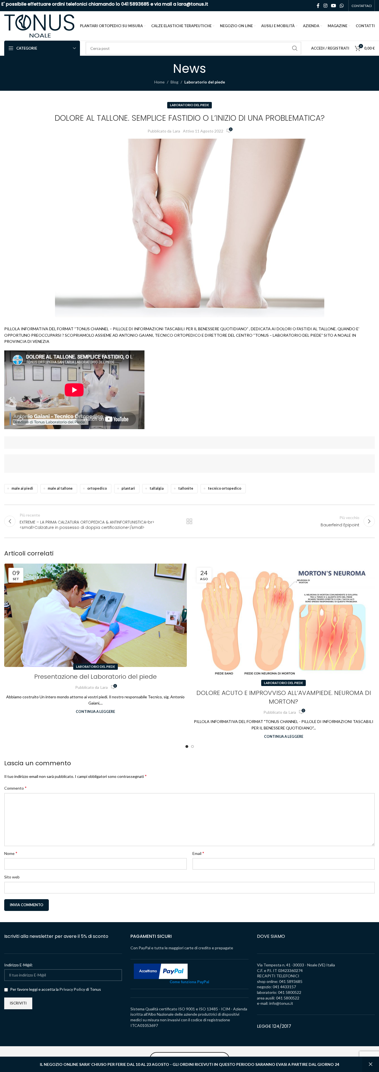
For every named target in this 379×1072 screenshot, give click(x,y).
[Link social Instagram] (325, 5)
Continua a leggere (95, 712)
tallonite (185, 488)
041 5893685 (135, 4)
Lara (176, 131)
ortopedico (97, 488)
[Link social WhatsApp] (342, 5)
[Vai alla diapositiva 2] (192, 746)
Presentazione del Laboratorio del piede (95, 676)
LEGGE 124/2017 (274, 1026)
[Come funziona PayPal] (161, 970)
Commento (15, 787)
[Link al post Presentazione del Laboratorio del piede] (95, 615)
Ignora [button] (370, 1064)
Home (159, 82)
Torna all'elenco (189, 521)
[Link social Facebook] (318, 5)
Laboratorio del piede (204, 82)
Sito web (12, 877)
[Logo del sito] (39, 25)
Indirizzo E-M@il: (18, 964)
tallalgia (157, 488)
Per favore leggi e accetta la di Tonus (55, 989)
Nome (10, 853)
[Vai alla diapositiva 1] (186, 746)
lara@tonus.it (192, 4)
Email (198, 853)
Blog (174, 82)
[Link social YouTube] (333, 5)
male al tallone (60, 488)
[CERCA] (294, 48)
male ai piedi (22, 488)
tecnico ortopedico (224, 488)
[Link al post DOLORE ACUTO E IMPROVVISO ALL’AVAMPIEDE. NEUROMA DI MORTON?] (283, 623)
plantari (128, 488)
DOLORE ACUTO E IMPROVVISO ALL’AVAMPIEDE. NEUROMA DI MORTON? (283, 697)
